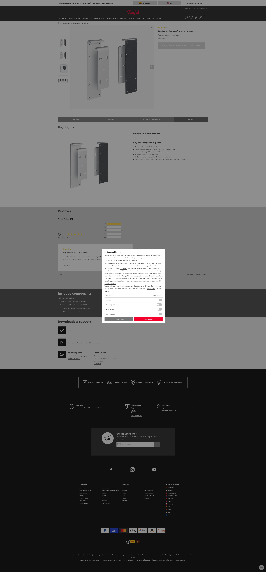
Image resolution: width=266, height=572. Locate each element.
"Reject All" (123, 268)
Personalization (110, 309)
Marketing (109, 305)
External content (111, 314)
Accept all (149, 319)
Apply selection (119, 319)
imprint (107, 291)
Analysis (108, 300)
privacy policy (151, 288)
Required (108, 295)
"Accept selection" (110, 283)
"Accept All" (125, 276)
